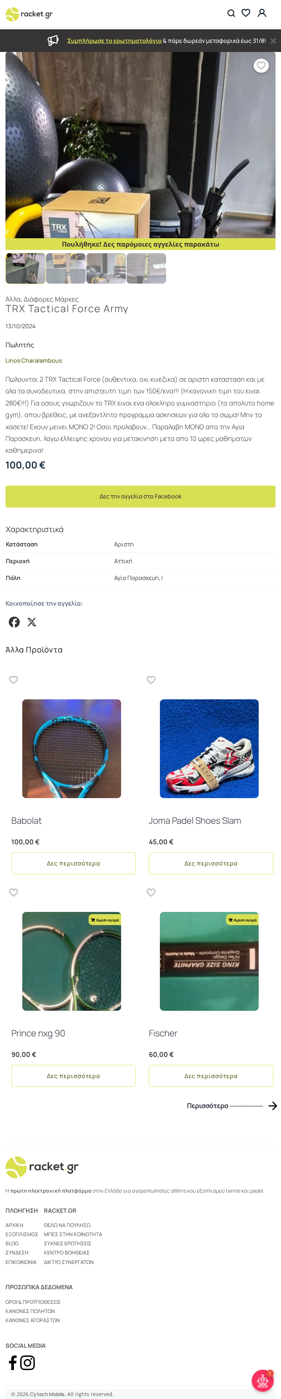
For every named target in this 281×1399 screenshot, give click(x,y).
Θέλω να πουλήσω (67, 1225)
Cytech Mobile (47, 1394)
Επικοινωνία (21, 1261)
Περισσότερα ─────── (225, 1105)
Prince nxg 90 (38, 1033)
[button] (261, 65)
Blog (12, 1243)
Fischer (163, 1033)
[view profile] (263, 13)
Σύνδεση (17, 1252)
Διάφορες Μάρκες (51, 299)
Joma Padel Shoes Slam (195, 820)
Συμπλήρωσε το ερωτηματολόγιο (114, 41)
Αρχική (14, 1225)
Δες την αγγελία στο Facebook (140, 496)
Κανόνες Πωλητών (30, 1311)
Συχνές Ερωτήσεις (67, 1243)
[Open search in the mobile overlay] (230, 13)
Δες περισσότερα (73, 863)
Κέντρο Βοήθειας (67, 1252)
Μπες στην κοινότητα (73, 1234)
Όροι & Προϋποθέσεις (33, 1301)
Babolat (26, 820)
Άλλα (12, 299)
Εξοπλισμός (21, 1234)
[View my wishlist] (245, 13)
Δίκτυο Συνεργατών (69, 1261)
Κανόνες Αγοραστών (32, 1320)
